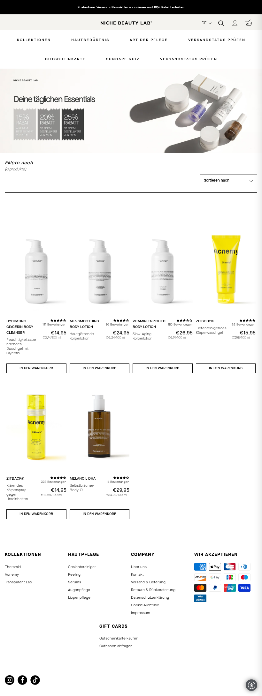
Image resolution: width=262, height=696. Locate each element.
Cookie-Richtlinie (145, 605)
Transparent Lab (18, 582)
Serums (74, 582)
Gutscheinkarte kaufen (118, 638)
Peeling (74, 574)
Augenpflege (79, 589)
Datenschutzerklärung (150, 597)
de (205, 23)
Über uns (139, 566)
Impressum (140, 612)
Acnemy (12, 574)
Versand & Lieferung (148, 582)
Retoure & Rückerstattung (153, 589)
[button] (58, 320)
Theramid (13, 566)
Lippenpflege (79, 597)
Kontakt (137, 574)
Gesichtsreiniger (82, 566)
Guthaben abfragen (116, 645)
